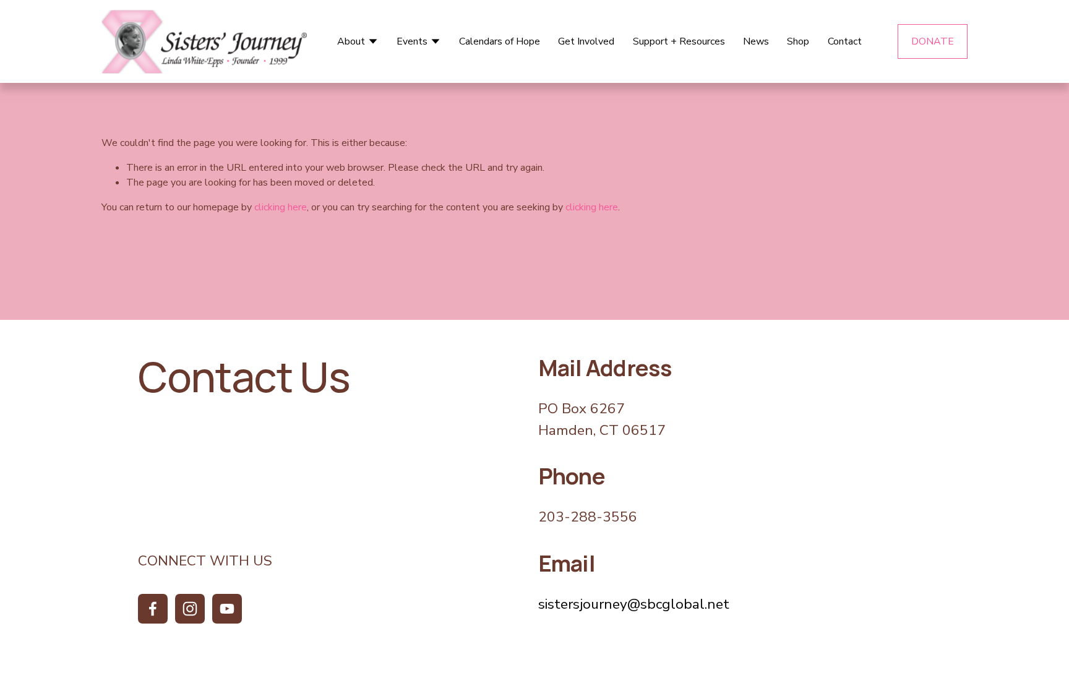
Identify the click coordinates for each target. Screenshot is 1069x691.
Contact (845, 41)
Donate (932, 41)
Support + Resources (679, 41)
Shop (798, 41)
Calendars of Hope (499, 41)
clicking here (280, 207)
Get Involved (586, 41)
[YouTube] (227, 609)
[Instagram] (190, 609)
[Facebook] (153, 609)
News (756, 41)
